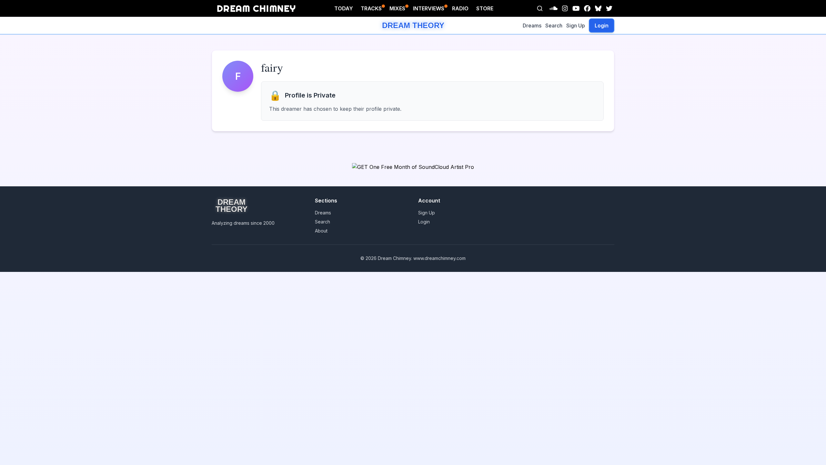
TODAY (343, 8)
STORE (484, 8)
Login (602, 25)
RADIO (460, 8)
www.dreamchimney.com (439, 258)
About (321, 230)
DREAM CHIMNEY (256, 8)
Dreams (532, 25)
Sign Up (575, 25)
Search (553, 25)
